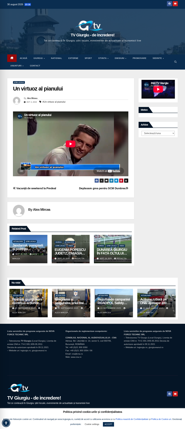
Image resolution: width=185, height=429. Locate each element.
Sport (88, 58)
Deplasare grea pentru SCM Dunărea (102, 188)
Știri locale (19, 82)
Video (70, 246)
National (56, 58)
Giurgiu (38, 58)
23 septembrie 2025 (68, 308)
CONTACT (35, 66)
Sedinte (157, 58)
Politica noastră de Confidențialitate (132, 419)
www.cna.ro (76, 357)
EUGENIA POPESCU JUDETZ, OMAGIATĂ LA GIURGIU (70, 253)
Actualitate (18, 241)
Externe (73, 58)
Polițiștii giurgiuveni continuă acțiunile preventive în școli (27, 302)
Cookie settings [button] (92, 424)
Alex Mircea (32, 98)
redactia (79, 259)
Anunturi (16, 66)
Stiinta (102, 58)
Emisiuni (120, 58)
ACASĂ (23, 58)
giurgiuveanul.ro (39, 350)
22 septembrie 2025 (153, 308)
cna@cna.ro (77, 354)
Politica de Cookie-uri (161, 419)
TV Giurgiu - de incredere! (92, 35)
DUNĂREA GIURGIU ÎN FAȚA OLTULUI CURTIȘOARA (112, 253)
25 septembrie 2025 (25, 308)
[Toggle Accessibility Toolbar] (6, 423)
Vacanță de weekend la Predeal (36, 188)
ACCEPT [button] (108, 424)
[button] (175, 62)
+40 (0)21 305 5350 (78, 347)
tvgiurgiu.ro (26, 350)
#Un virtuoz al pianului (53, 102)
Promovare (139, 58)
